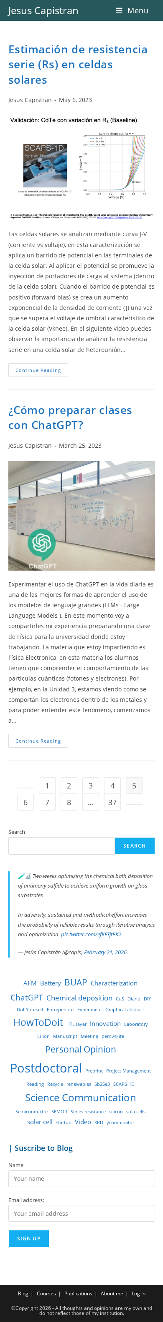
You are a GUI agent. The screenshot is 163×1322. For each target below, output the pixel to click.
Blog (23, 1293)
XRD (98, 1122)
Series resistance (88, 1112)
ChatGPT (26, 997)
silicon (116, 1112)
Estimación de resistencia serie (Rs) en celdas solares (78, 64)
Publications (78, 1293)
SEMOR (59, 1112)
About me (112, 1293)
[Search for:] (152, 10)
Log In (138, 1293)
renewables (78, 1084)
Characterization (114, 983)
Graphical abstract (124, 1010)
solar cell (40, 1121)
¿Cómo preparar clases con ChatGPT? (70, 417)
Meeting (89, 1036)
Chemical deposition (79, 998)
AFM (30, 983)
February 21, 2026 (105, 952)
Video (83, 1121)
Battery (50, 983)
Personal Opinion (80, 1049)
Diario (133, 999)
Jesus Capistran (43, 10)
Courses (46, 1293)
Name (15, 1165)
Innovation (105, 1023)
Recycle (55, 1084)
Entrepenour (60, 1010)
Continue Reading (41, 371)
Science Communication (80, 1097)
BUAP (75, 982)
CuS (120, 999)
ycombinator (120, 1122)
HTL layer (76, 1024)
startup (63, 1122)
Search (16, 832)
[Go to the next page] (134, 804)
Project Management (128, 1071)
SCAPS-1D (124, 1084)
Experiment (89, 1010)
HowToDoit (38, 1022)
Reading (35, 1084)
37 (112, 802)
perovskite (113, 1036)
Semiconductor (31, 1112)
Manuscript (65, 1036)
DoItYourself (30, 1010)
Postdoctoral (46, 1068)
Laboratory (136, 1024)
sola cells (135, 1112)
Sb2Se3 (102, 1084)
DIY (147, 999)
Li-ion (43, 1036)
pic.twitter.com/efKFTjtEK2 (91, 934)
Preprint (94, 1071)
